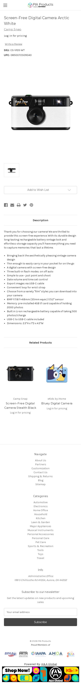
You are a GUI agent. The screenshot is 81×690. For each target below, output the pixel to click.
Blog (40, 480)
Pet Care (40, 542)
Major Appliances (40, 526)
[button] (40, 674)
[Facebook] (6, 205)
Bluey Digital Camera (56, 403)
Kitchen (40, 518)
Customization (40, 468)
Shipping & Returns (40, 476)
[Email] (12, 205)
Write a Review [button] (13, 44)
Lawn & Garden (40, 522)
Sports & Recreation (40, 546)
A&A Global (49, 664)
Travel (40, 558)
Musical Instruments (40, 530)
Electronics (41, 506)
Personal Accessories (40, 534)
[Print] (19, 205)
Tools (40, 550)
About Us (40, 460)
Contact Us (40, 472)
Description (40, 220)
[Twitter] (25, 205)
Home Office (40, 510)
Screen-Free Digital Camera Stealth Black (20, 405)
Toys (40, 554)
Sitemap (40, 484)
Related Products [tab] (40, 342)
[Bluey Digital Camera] (57, 373)
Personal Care (40, 538)
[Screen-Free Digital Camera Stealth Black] (20, 373)
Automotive (40, 502)
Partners (40, 464)
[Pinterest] (31, 205)
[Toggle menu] (5, 5)
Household (40, 514)
